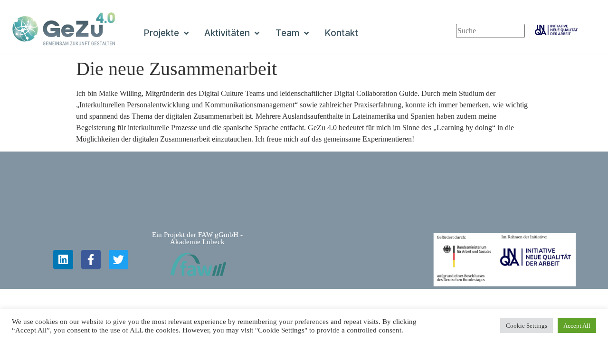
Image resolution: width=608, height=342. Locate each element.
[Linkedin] (63, 259)
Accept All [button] (576, 325)
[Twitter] (118, 259)
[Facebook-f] (91, 259)
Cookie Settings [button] (526, 325)
